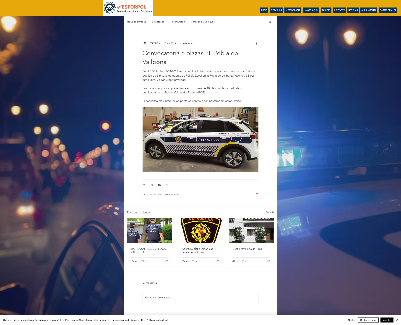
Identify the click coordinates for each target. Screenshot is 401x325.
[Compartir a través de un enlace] (167, 184)
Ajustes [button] (351, 320)
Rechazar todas (368, 320)
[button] (270, 22)
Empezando (158, 21)
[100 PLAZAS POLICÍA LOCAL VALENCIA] (149, 230)
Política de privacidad (157, 320)
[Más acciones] (256, 43)
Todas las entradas (136, 21)
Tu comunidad (178, 21)
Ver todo (270, 211)
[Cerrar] (397, 320)
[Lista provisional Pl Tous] (251, 230)
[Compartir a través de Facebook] (144, 184)
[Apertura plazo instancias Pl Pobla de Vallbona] (200, 230)
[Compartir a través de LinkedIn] (159, 184)
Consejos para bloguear (203, 21)
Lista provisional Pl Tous (247, 248)
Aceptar (387, 320)
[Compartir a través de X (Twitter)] (151, 184)
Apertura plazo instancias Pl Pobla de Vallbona (199, 250)
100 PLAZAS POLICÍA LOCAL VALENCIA (149, 250)
